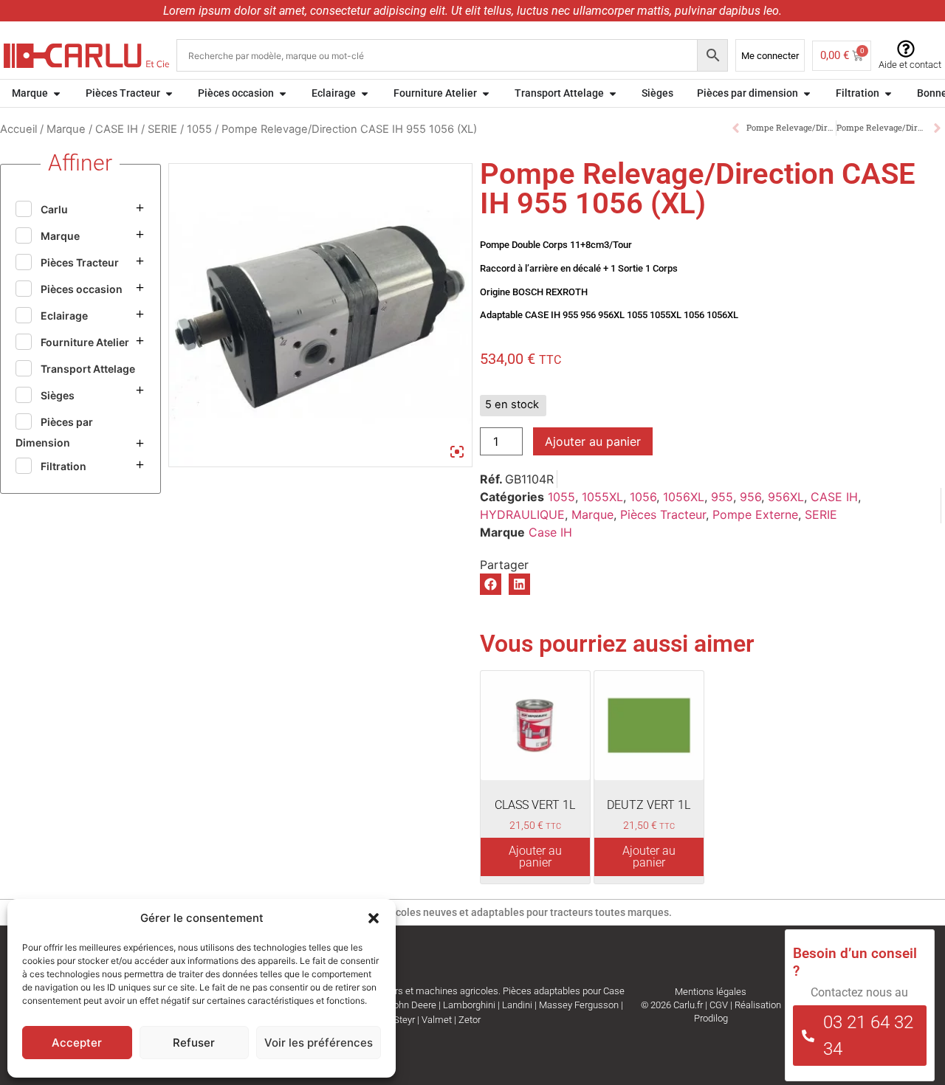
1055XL (602, 496)
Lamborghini (469, 1004)
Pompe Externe (755, 514)
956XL (786, 496)
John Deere (412, 1004)
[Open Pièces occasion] (283, 93)
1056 (643, 496)
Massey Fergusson (579, 1004)
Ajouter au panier (593, 441)
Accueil (18, 129)
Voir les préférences (318, 1043)
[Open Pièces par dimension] (807, 93)
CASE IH (116, 129)
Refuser (194, 1043)
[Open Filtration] (888, 93)
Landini (517, 1004)
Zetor (469, 1019)
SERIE (162, 129)
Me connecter (770, 55)
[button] (373, 918)
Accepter (77, 1043)
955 (722, 496)
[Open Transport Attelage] (613, 93)
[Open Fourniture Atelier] (486, 93)
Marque (66, 129)
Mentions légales (710, 991)
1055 (199, 129)
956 (750, 496)
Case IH (550, 532)
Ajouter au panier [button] (535, 856)
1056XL (683, 496)
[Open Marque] (57, 93)
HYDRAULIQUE (522, 514)
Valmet (437, 1019)
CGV (718, 1004)
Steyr (404, 1019)
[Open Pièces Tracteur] (169, 93)
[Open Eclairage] (365, 93)
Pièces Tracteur (663, 514)
